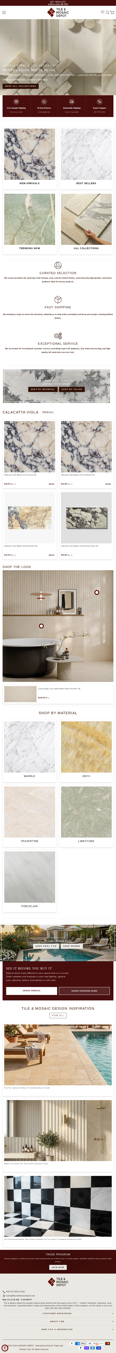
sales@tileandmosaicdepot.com (20, 1296)
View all (48, 412)
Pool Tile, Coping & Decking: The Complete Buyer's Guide (27, 1088)
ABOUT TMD (57, 1321)
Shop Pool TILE (46, 946)
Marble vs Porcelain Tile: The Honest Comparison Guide (26, 1163)
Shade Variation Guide (84, 991)
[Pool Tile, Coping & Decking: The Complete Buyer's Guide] (58, 1054)
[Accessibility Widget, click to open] (5, 1348)
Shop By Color (72, 389)
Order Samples (31, 991)
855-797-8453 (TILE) (15, 1292)
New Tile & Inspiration (57, 1329)
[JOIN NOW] (58, 1262)
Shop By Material (43, 389)
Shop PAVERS (71, 946)
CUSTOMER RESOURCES (57, 1313)
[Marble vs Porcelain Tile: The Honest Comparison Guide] (58, 1130)
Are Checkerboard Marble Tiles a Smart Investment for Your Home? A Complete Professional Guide (43, 1239)
